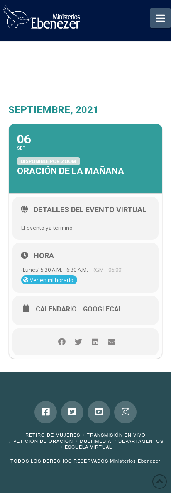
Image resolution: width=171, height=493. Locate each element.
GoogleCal (102, 309)
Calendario (56, 309)
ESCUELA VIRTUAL (88, 446)
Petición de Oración (43, 440)
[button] (160, 18)
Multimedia (95, 440)
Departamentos (141, 440)
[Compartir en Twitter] (78, 342)
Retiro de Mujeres (52, 434)
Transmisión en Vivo (116, 434)
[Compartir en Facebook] (61, 342)
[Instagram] (125, 412)
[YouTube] (99, 412)
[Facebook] (45, 412)
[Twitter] (72, 412)
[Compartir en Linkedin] (95, 342)
